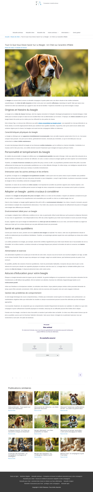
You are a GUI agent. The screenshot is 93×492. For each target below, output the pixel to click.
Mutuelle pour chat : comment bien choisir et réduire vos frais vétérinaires (41, 481)
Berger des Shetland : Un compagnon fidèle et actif (43, 454)
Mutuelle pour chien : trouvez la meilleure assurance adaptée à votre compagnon (46, 478)
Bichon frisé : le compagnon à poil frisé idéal (72, 454)
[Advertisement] (46, 19)
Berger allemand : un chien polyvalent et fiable (43, 431)
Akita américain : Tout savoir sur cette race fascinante (19, 407)
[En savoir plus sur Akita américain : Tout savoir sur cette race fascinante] (20, 398)
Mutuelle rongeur (68, 481)
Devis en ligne (14, 476)
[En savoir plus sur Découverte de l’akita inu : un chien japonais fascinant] (46, 398)
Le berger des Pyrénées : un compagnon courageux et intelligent (17, 455)
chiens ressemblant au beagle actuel (49, 123)
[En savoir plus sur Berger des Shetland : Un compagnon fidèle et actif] (46, 444)
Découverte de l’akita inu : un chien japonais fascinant (46, 407)
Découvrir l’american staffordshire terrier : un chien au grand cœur (72, 407)
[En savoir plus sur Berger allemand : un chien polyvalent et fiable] (46, 421)
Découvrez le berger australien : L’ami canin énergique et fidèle (71, 431)
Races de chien (9, 47)
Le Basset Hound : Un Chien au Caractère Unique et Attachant (18, 431)
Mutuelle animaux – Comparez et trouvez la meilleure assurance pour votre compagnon (57, 476)
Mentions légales (25, 476)
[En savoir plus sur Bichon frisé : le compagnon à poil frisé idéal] (72, 444)
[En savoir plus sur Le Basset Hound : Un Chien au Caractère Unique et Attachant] (20, 421)
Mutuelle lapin (65, 483)
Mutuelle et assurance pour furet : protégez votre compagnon (42, 483)
